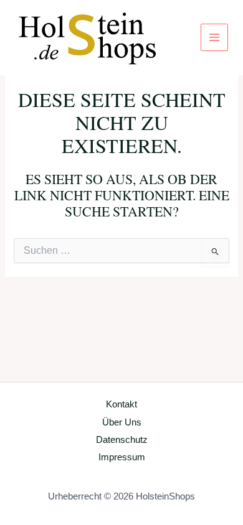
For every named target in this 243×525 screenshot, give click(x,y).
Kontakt (121, 404)
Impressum (121, 457)
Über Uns (121, 422)
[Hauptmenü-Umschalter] (214, 37)
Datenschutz (122, 440)
